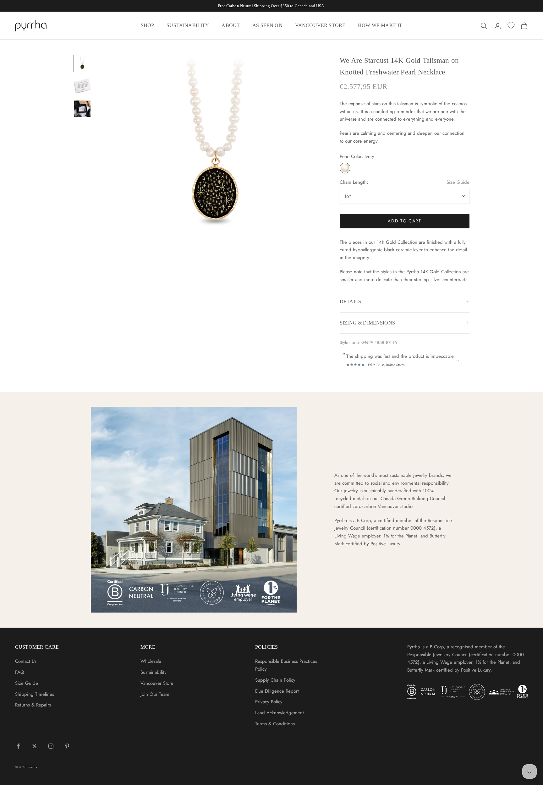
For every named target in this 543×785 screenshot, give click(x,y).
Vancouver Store (156, 683)
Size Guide (458, 182)
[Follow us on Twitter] (34, 746)
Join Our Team (154, 694)
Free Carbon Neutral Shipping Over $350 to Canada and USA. (271, 5)
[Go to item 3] (82, 108)
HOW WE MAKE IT (380, 25)
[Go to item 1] (82, 63)
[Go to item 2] (82, 86)
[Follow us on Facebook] (18, 746)
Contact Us (25, 661)
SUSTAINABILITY (188, 25)
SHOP (147, 25)
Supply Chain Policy (275, 680)
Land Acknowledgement (279, 712)
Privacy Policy (268, 701)
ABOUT (231, 25)
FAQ (19, 672)
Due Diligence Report (277, 691)
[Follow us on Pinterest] (67, 746)
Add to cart (404, 221)
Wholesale (150, 661)
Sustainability (153, 672)
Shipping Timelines (34, 694)
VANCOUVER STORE (320, 25)
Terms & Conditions (275, 723)
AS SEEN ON (267, 25)
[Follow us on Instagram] (51, 746)
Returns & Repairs (33, 704)
